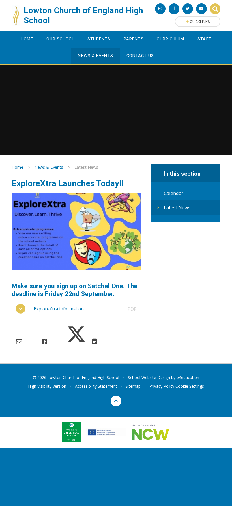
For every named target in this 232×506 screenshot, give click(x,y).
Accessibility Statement (96, 386)
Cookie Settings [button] (189, 386)
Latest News (86, 167)
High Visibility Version (47, 386)
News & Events (49, 167)
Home (17, 167)
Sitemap (133, 386)
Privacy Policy (161, 386)
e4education (188, 377)
